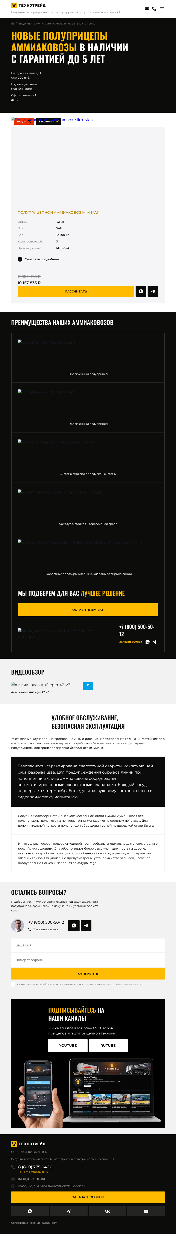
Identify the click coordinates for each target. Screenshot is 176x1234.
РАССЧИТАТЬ (76, 291)
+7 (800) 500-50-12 (137, 630)
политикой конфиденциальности (122, 984)
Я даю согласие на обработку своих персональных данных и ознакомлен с (79, 984)
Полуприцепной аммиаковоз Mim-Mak (58, 212)
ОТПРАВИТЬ (88, 974)
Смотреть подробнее (41, 259)
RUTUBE (108, 1046)
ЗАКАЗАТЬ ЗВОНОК (88, 1197)
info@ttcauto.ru (31, 1179)
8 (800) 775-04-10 (35, 1167)
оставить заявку (88, 610)
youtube (68, 1046)
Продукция (25, 23)
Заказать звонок (130, 641)
